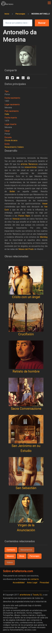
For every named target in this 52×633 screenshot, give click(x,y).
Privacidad (44, 582)
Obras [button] (21, 556)
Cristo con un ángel (26, 297)
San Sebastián (26, 488)
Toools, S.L (37, 595)
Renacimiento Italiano (14, 147)
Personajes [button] (34, 556)
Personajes (20, 14)
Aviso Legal (32, 582)
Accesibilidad (18, 582)
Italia (7, 114)
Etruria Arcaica (11, 140)
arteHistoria (25, 595)
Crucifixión (26, 334)
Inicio (7, 14)
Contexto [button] (11, 550)
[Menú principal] (49, 3)
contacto (34, 579)
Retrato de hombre (26, 371)
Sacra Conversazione (26, 408)
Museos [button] (10, 556)
